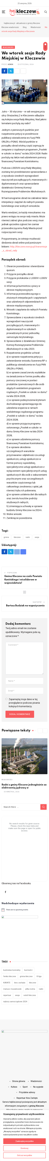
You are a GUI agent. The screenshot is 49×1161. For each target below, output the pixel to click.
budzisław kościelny (11, 970)
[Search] (45, 11)
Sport (25, 1087)
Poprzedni (12, 573)
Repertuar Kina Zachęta (27, 1098)
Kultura (14, 1087)
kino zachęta (19, 982)
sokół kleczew (30, 995)
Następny (37, 602)
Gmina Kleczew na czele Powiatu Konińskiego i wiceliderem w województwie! (23, 579)
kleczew (17, 537)
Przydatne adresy (27, 1092)
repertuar (7, 995)
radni (28, 537)
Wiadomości (7, 780)
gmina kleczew (26, 976)
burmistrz (28, 970)
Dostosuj (24, 1148)
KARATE (6, 982)
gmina (6, 537)
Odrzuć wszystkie (24, 1155)
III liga (38, 976)
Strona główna (18, 1081)
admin (10, 64)
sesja (37, 537)
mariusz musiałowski (12, 989)
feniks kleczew (9, 976)
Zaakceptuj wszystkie (24, 1141)
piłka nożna (30, 989)
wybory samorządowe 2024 (15, 1001)
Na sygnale (38, 1087)
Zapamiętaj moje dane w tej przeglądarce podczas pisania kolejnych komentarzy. (24, 703)
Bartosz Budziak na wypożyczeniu (25, 605)
